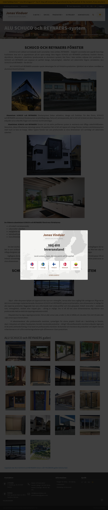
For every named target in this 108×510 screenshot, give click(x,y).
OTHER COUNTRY (54, 275)
